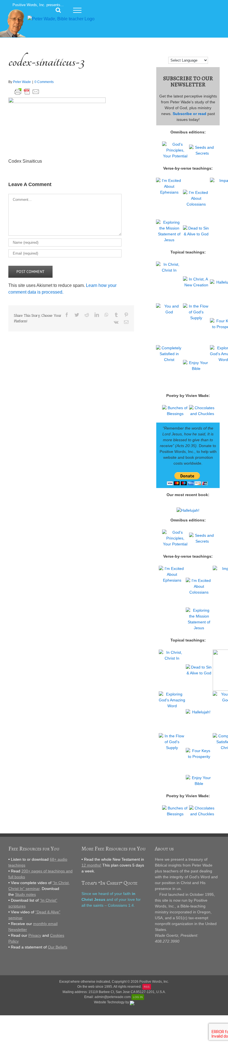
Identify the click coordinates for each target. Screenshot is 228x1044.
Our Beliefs (57, 947)
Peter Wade (22, 82)
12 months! (91, 865)
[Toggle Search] (58, 10)
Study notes (25, 894)
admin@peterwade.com (113, 997)
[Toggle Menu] (77, 10)
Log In (138, 997)
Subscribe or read (189, 113)
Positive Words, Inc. (154, 982)
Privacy (34, 935)
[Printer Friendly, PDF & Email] (27, 90)
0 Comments (44, 82)
